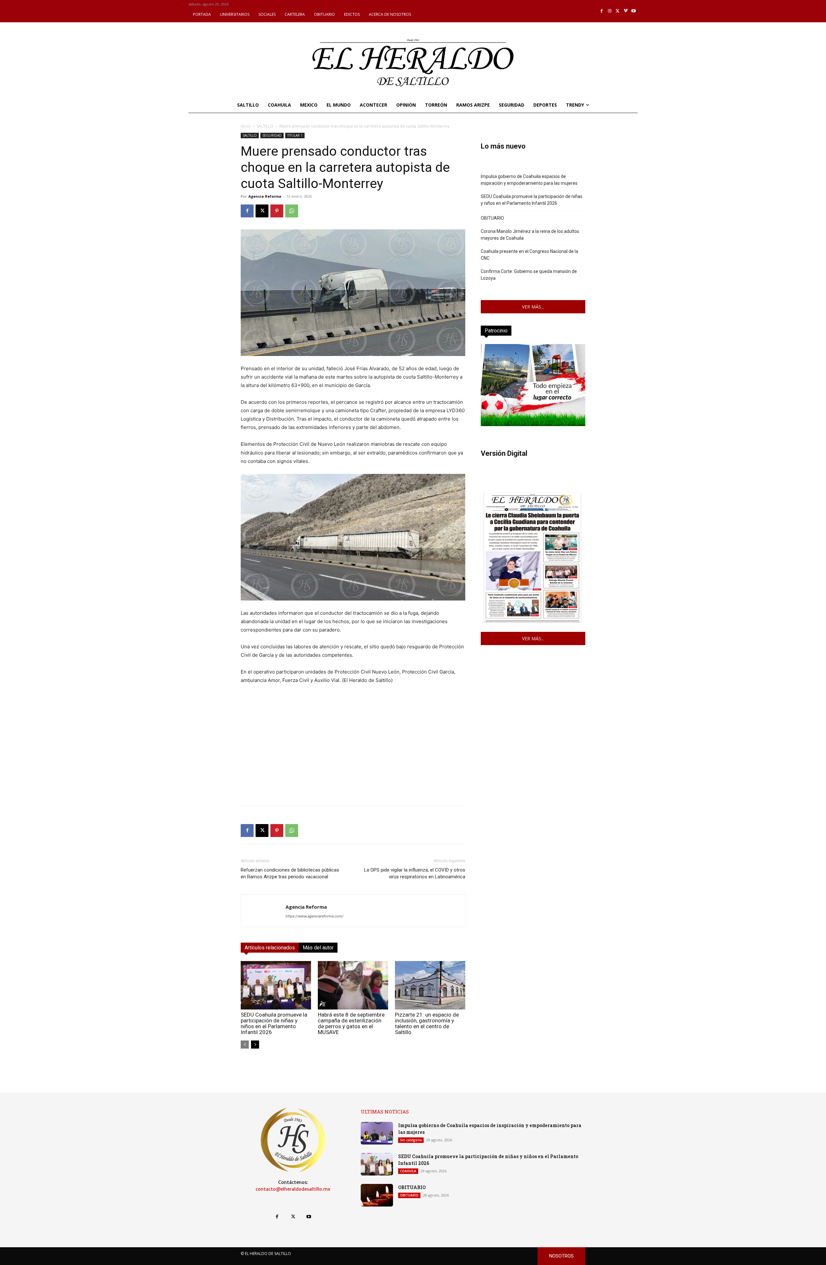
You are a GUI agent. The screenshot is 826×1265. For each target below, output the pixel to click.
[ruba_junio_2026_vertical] (533, 424)
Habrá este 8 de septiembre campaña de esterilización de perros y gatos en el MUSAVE (351, 1023)
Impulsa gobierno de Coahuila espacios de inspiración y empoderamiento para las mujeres (529, 180)
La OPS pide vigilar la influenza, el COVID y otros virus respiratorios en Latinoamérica (414, 873)
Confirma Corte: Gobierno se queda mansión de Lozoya (529, 275)
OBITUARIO (492, 218)
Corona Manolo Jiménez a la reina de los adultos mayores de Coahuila (530, 235)
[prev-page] (245, 1044)
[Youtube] (634, 11)
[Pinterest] (276, 210)
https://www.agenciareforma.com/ (314, 916)
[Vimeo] (626, 11)
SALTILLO (265, 126)
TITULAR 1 (295, 135)
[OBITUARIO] (377, 1195)
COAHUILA (408, 1171)
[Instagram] (610, 11)
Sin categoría (411, 1140)
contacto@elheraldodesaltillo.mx (293, 1189)
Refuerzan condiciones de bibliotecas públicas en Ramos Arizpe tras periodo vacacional (290, 873)
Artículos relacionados (270, 948)
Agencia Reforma (264, 196)
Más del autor (318, 948)
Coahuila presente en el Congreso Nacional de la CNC (529, 255)
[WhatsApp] (291, 210)
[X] (618, 11)
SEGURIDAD (272, 135)
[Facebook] (602, 11)
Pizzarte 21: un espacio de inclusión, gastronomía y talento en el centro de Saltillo (427, 1023)
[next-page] (255, 1044)
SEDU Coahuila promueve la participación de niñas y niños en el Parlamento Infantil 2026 (274, 1023)
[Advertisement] (353, 755)
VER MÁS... (533, 307)
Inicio (245, 126)
